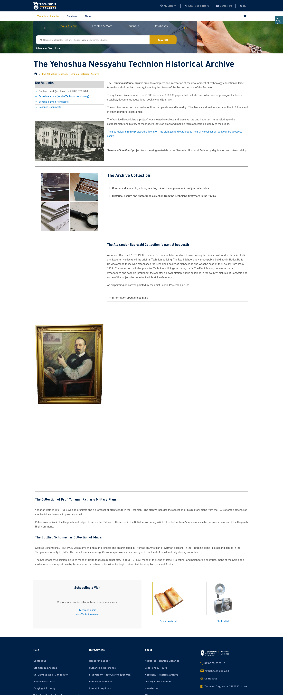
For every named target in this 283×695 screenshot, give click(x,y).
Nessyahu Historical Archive (161, 674)
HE (244, 5)
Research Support (100, 660)
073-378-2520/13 (214, 663)
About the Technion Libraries (162, 660)
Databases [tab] (161, 26)
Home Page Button (245, 16)
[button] (177, 188)
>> (185, 28)
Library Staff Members (158, 681)
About (88, 16)
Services (72, 16)
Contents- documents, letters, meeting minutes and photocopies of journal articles (160, 188)
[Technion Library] (36, 73)
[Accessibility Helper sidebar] (279, 20)
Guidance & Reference (102, 667)
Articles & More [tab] (102, 26)
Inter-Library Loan (100, 688)
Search (163, 40)
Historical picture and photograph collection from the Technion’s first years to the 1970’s (164, 196)
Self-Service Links (44, 681)
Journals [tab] (133, 26)
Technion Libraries (48, 16)
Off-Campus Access (45, 667)
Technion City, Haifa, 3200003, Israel (226, 686)
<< (44, 28)
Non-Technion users (87, 614)
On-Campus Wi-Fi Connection (50, 674)
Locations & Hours (198, 5)
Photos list (223, 621)
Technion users (87, 610)
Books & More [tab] (68, 26)
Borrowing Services (100, 681)
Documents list (168, 621)
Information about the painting (130, 297)
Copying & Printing (44, 688)
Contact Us (226, 5)
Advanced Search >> (48, 48)
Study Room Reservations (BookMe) (110, 674)
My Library (170, 5)
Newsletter (151, 688)
